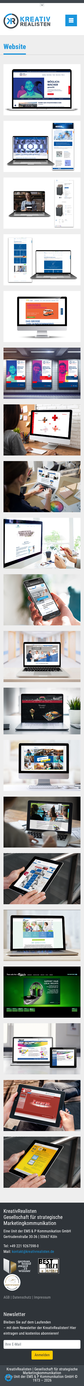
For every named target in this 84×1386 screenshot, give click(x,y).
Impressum (42, 1297)
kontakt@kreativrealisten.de (33, 1251)
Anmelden (42, 1355)
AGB (7, 1297)
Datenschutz (22, 1297)
